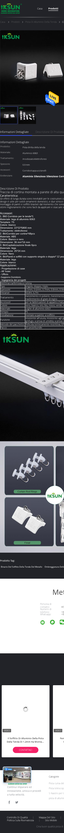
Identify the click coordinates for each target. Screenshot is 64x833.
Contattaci (25, 749)
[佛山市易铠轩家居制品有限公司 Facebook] (9, 802)
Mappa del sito (47, 817)
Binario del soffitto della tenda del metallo (21, 566)
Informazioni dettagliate (14, 132)
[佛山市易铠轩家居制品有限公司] (44, 623)
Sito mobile (51, 820)
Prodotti (53, 8)
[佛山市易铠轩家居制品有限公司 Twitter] (17, 802)
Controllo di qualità (17, 817)
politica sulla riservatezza (20, 820)
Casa (39, 8)
